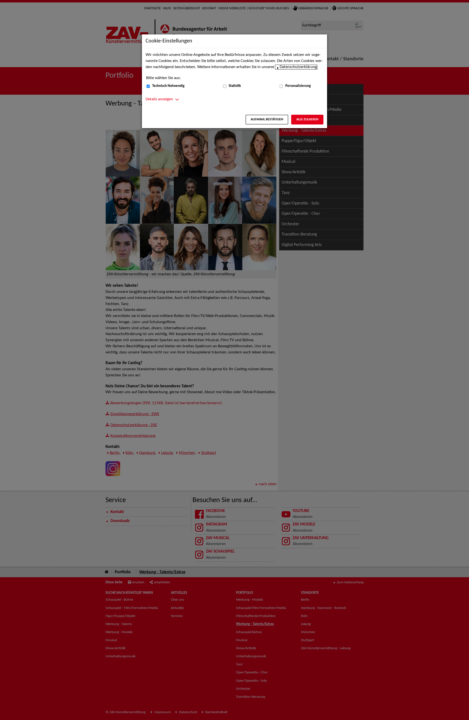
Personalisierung (298, 86)
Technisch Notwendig (168, 86)
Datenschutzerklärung (298, 67)
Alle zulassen (307, 119)
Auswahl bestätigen (267, 119)
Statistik (235, 86)
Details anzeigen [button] (159, 99)
